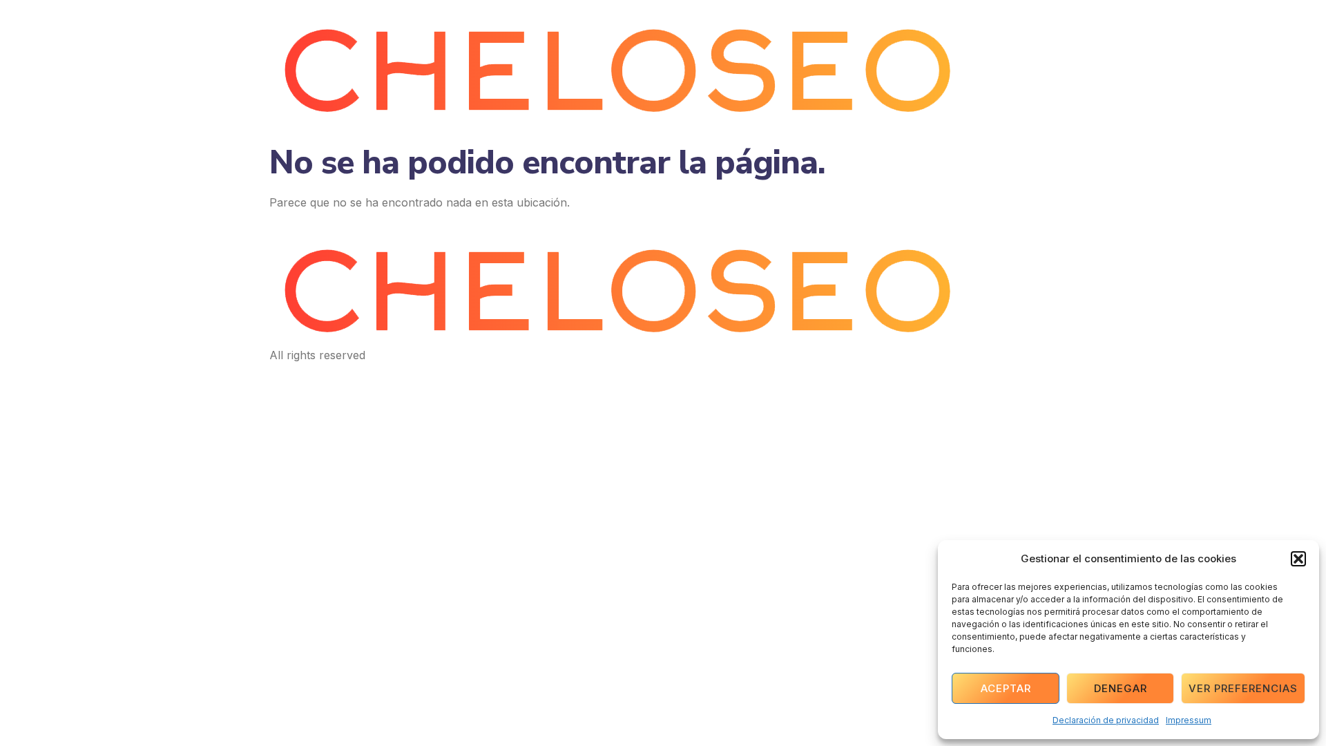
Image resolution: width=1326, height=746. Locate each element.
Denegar (1120, 688)
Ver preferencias (1243, 688)
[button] (1298, 559)
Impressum (1188, 720)
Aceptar (1006, 688)
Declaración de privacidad (1106, 720)
